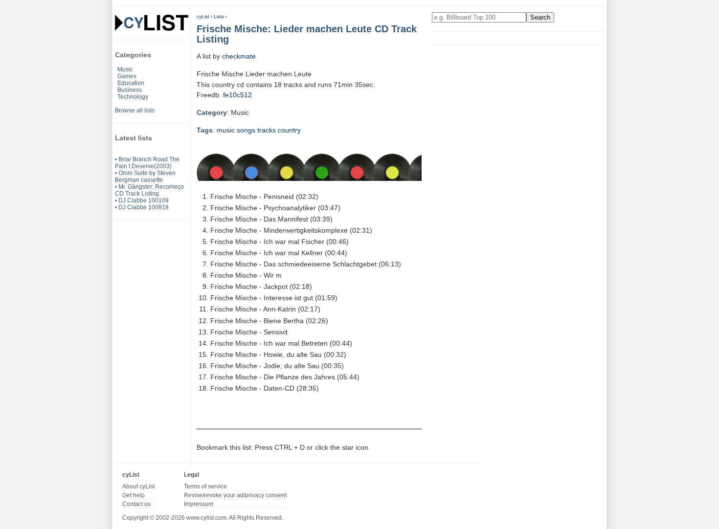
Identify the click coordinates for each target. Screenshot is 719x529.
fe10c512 (237, 95)
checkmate (239, 56)
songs (246, 130)
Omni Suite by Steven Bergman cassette (145, 176)
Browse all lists (135, 110)
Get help (133, 495)
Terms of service (205, 486)
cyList (203, 16)
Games (126, 76)
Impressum (198, 504)
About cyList (138, 486)
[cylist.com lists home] (151, 22)
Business (129, 90)
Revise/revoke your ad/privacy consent (235, 495)
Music (125, 69)
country (289, 130)
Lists (219, 16)
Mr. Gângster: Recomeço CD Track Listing (149, 190)
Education (130, 83)
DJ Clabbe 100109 (143, 200)
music (226, 130)
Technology (132, 96)
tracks (266, 130)
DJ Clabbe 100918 (143, 207)
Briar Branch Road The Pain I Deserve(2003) (147, 163)
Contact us (136, 504)
